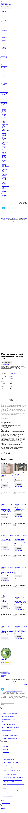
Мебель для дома (16, 218)
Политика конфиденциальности (14, 691)
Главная (3, 218)
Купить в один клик (5, 364)
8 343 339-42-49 (23, 201)
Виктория (11, 378)
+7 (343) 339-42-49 (22, 684)
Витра (10, 376)
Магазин (8, 218)
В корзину (7, 362)
